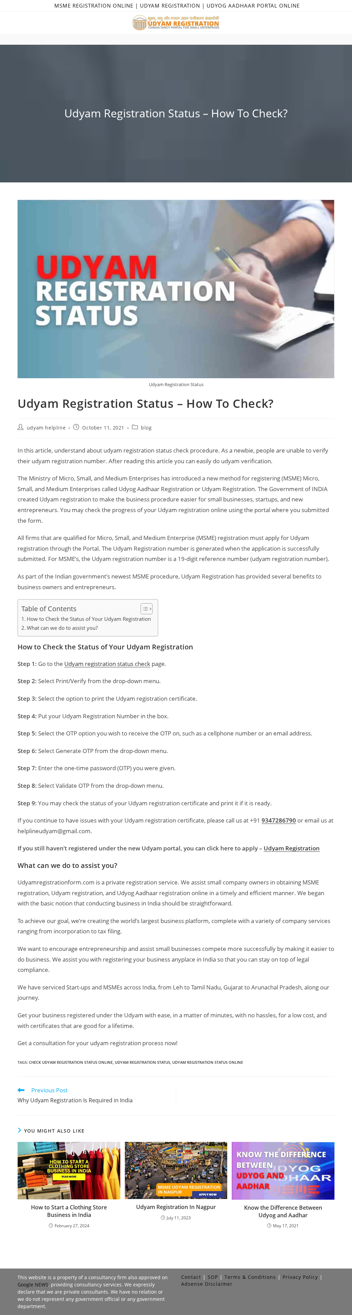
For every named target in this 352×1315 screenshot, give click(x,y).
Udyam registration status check (107, 664)
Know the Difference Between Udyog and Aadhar (283, 1211)
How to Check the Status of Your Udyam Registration (89, 618)
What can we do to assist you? (62, 627)
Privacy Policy (300, 1277)
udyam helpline (46, 427)
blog (146, 427)
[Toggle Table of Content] (143, 609)
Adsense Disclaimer (207, 1284)
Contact (191, 1277)
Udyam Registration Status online (207, 1062)
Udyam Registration (292, 848)
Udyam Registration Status (142, 1062)
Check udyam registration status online (71, 1062)
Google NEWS (33, 1284)
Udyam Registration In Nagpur (176, 1207)
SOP (213, 1277)
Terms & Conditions (250, 1277)
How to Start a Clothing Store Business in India (69, 1211)
